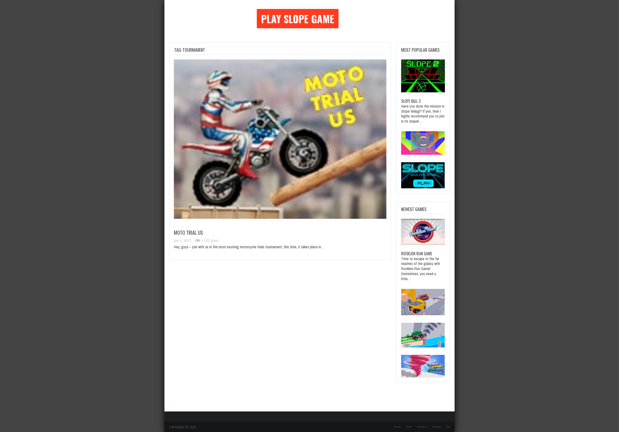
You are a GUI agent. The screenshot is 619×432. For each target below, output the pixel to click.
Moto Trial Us (188, 232)
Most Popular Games (420, 50)
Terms (409, 426)
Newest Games (414, 209)
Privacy (397, 426)
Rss (448, 426)
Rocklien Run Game (416, 253)
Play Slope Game (297, 18)
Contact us (422, 426)
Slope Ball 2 (411, 101)
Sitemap (437, 426)
